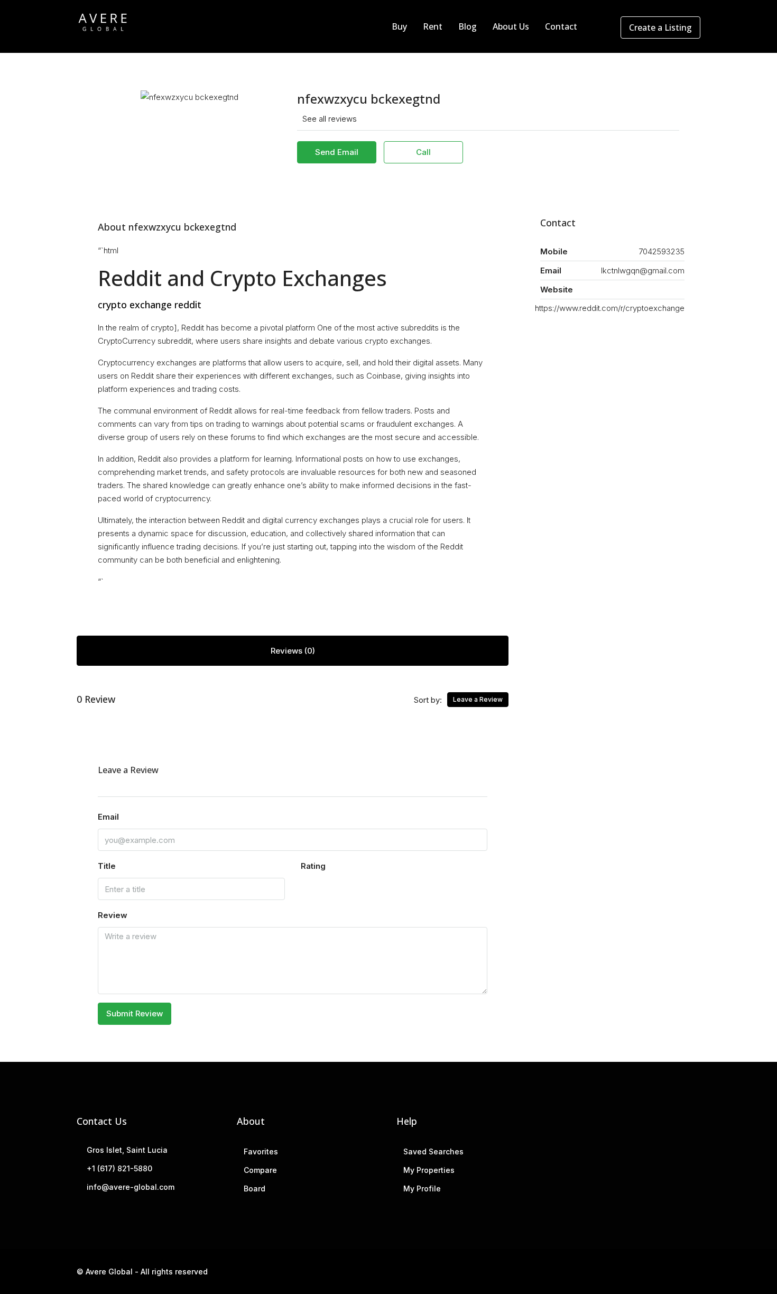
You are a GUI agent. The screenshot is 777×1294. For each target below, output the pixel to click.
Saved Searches (433, 1151)
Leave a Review (478, 699)
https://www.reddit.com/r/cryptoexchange (609, 308)
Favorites (261, 1151)
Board (254, 1188)
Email (108, 817)
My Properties (429, 1169)
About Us (511, 26)
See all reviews (329, 119)
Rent (432, 26)
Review (112, 915)
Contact (561, 26)
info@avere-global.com (130, 1186)
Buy (399, 26)
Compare (260, 1169)
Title (107, 866)
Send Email (336, 152)
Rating (313, 866)
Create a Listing (660, 27)
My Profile (422, 1188)
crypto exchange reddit (149, 304)
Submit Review (134, 1013)
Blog (467, 26)
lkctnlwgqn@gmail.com (642, 270)
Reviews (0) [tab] (293, 651)
